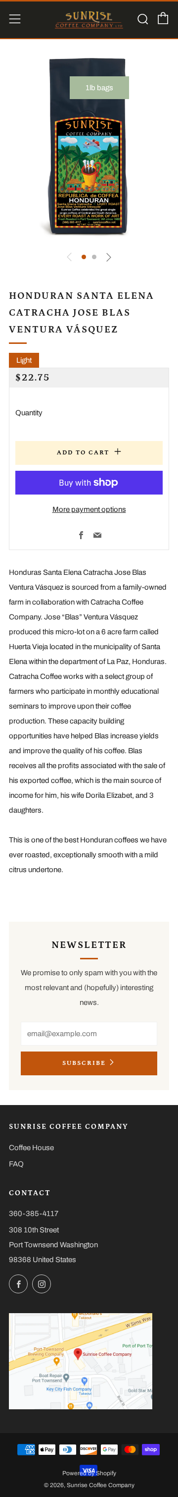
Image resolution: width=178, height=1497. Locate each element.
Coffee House (31, 1148)
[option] (89, 147)
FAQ (16, 1164)
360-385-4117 (33, 1214)
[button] (84, 257)
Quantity (29, 413)
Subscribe (84, 1063)
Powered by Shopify (89, 1473)
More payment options (89, 509)
